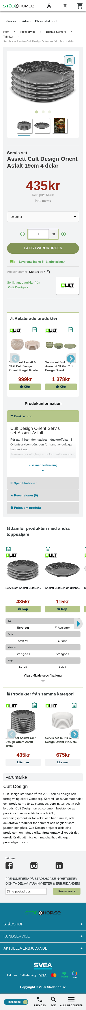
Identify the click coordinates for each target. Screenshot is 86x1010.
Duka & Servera (56, 31)
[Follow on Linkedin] (59, 867)
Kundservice (43, 936)
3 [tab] (49, 112)
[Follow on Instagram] (33, 867)
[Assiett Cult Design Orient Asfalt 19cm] (62, 569)
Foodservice (28, 31)
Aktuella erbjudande (43, 948)
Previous (15, 358)
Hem (6, 31)
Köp (26, 386)
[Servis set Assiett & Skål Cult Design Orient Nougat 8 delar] (25, 344)
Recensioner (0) (25, 495)
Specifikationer (25, 483)
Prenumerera (66, 891)
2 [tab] (43, 112)
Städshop (43, 924)
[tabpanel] (43, 80)
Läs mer (23, 762)
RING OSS (40, 1005)
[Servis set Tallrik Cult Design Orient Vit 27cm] (62, 719)
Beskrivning (22, 416)
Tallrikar (8, 36)
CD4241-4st (37, 271)
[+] (63, 234)
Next (71, 358)
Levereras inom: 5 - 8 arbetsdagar (42, 261)
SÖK (53, 1005)
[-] (22, 234)
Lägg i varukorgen (43, 248)
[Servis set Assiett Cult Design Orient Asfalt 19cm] (23, 719)
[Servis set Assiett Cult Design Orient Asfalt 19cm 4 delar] (43, 80)
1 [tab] (36, 112)
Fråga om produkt (27, 507)
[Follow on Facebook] (9, 867)
